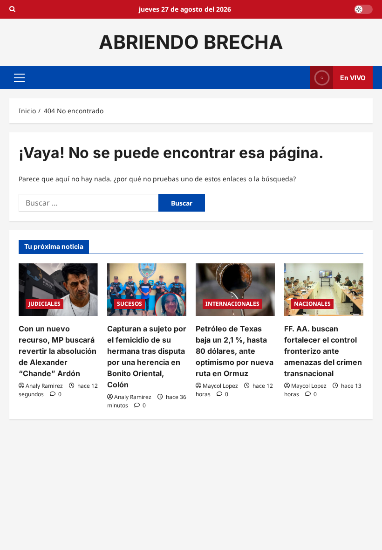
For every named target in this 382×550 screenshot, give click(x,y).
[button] (19, 77)
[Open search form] (12, 9)
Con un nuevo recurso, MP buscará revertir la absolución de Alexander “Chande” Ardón (57, 351)
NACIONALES (312, 304)
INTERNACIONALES (232, 304)
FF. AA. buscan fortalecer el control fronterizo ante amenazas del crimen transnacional (323, 351)
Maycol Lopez (220, 386)
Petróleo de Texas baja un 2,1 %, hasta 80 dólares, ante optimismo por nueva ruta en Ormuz (234, 351)
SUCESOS (129, 304)
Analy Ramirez (44, 386)
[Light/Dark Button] (363, 9)
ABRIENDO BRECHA (191, 42)
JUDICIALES (44, 304)
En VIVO (353, 77)
